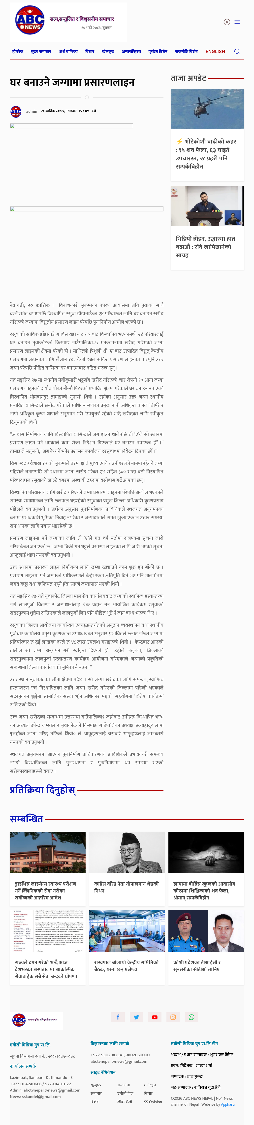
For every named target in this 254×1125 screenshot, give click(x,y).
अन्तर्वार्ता (123, 1085)
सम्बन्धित (26, 819)
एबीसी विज (125, 1093)
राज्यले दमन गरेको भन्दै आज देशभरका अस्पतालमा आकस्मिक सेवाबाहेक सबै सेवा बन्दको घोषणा (46, 969)
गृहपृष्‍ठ (96, 1085)
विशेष (95, 1102)
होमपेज (17, 51)
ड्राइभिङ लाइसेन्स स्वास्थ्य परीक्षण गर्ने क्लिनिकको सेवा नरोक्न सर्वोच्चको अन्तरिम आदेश (45, 891)
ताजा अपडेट (188, 78)
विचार (89, 51)
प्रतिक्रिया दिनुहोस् (42, 790)
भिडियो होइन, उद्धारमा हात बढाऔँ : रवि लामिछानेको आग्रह (205, 247)
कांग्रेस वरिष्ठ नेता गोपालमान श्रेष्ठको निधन (126, 887)
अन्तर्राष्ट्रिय (131, 51)
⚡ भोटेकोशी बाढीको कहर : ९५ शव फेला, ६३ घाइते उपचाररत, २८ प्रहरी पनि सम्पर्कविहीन (206, 154)
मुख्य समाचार (41, 51)
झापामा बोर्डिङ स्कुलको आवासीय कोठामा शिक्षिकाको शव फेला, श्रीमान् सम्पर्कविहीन (204, 891)
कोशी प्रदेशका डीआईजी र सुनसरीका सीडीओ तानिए (197, 966)
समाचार (96, 1093)
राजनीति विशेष (186, 51)
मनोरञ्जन (150, 1085)
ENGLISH (215, 51)
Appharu (228, 1104)
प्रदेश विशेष (158, 51)
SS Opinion (153, 1102)
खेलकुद (108, 51)
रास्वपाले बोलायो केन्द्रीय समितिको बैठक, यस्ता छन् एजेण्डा (126, 966)
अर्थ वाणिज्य (68, 51)
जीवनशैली (124, 1102)
